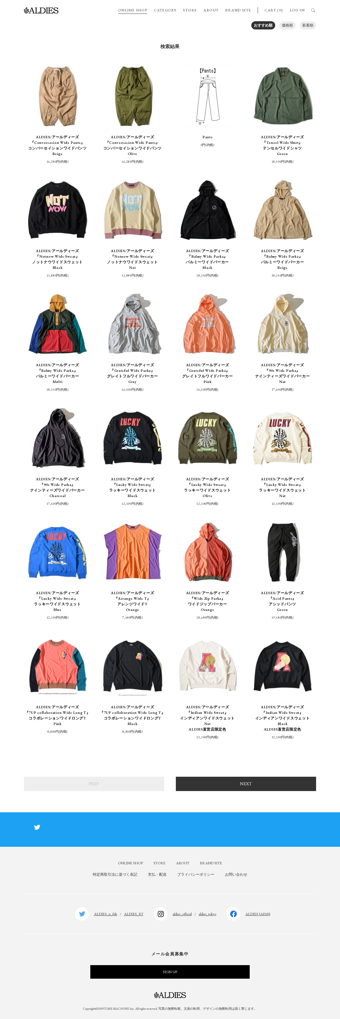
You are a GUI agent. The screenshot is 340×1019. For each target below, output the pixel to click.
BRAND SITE (238, 10)
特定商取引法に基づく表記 (115, 874)
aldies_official (182, 914)
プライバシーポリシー (195, 874)
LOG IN (297, 10)
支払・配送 (157, 874)
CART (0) (274, 10)
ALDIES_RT (133, 914)
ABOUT (211, 10)
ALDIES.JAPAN (257, 914)
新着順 (307, 25)
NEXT (246, 784)
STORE (190, 10)
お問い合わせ (236, 874)
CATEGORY (165, 10)
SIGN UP (170, 971)
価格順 (287, 25)
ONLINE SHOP (132, 10)
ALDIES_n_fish (105, 914)
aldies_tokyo (207, 914)
